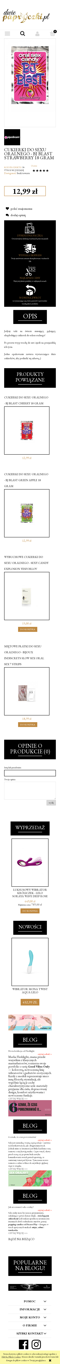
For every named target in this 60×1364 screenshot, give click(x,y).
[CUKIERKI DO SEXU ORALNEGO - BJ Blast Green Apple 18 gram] (26, 513)
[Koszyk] (52, 33)
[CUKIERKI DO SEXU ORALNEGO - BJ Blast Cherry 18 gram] (26, 430)
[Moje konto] (37, 33)
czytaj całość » (45, 1054)
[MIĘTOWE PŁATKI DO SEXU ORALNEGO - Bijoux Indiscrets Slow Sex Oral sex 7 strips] (26, 691)
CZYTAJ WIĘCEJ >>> (18, 1098)
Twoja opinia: (10, 779)
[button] (7, 33)
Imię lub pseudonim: (12, 767)
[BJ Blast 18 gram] (30, 75)
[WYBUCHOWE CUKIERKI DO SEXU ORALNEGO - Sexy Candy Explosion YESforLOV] (26, 596)
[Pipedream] (12, 137)
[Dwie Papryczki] (26, 15)
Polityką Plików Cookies (11, 1356)
